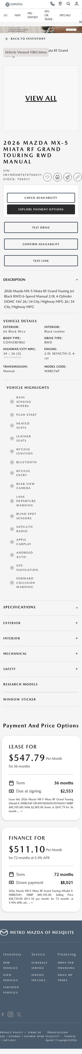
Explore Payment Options (41, 209)
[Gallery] (41, 29)
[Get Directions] (60, 4)
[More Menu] (5, 15)
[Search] (68, 4)
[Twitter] (19, 1015)
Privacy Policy (11, 1032)
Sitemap (15, 1036)
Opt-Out (10, 1040)
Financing (67, 954)
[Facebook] (2, 1015)
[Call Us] (53, 4)
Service (38, 954)
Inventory (12, 954)
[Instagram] (10, 1015)
